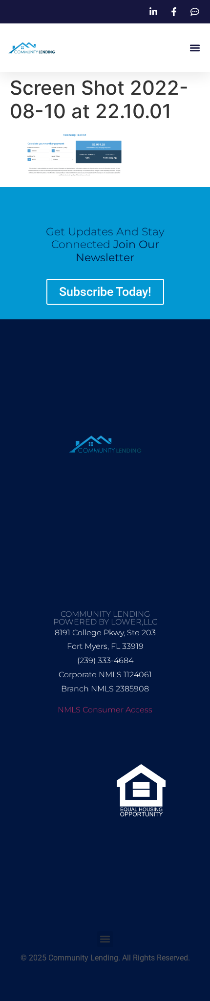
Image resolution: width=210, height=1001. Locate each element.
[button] (195, 48)
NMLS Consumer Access (105, 709)
